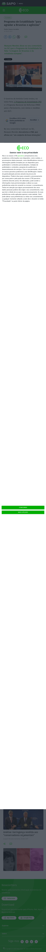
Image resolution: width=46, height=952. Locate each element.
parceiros (21, 155)
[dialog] (23, 476)
